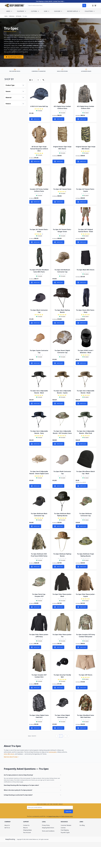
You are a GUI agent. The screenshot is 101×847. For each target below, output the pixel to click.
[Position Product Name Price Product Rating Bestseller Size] (39, 80)
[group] (39, 109)
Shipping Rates (27, 830)
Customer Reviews (66, 825)
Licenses (63, 828)
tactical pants (53, 752)
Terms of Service (65, 816)
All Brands (18, 16)
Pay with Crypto (65, 832)
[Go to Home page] (14, 5)
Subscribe (68, 811)
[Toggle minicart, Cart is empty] (95, 5)
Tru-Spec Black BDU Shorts (85, 270)
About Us (7, 825)
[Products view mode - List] (32, 80)
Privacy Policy (46, 825)
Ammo (8, 11)
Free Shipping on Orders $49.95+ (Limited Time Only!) (50, 1)
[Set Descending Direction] (43, 80)
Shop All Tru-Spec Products (15, 57)
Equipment (20, 11)
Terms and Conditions (48, 831)
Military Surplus (72, 11)
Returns (25, 828)
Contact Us (26, 825)
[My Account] (93, 5)
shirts (5, 754)
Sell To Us (7, 828)
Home (5, 16)
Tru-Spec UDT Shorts (85, 675)
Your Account (27, 832)
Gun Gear (57, 11)
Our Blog (82, 825)
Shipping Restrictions (48, 828)
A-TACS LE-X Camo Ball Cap (39, 106)
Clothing (34, 11)
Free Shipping (65, 830)
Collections (89, 11)
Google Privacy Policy (53, 816)
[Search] (84, 5)
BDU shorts (11, 754)
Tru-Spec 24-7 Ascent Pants (62, 189)
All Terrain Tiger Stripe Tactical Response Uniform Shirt (39, 149)
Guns (45, 11)
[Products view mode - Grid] (30, 80)
